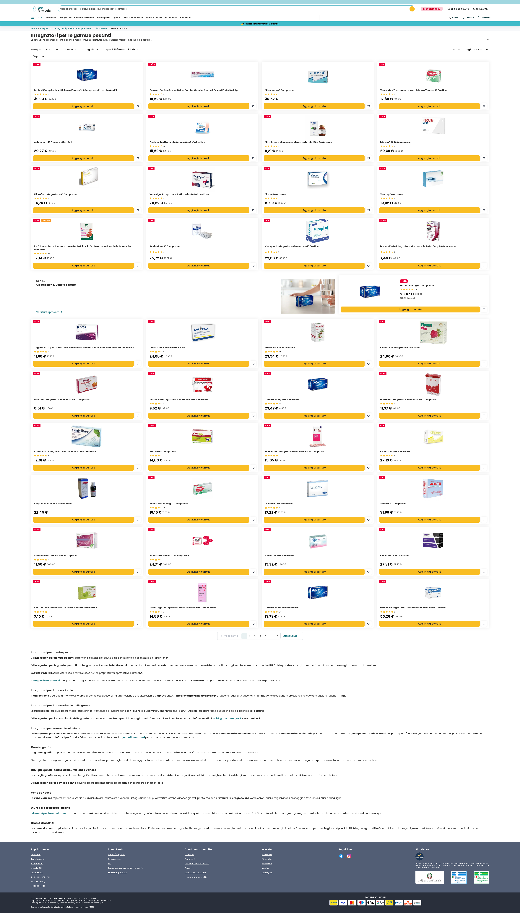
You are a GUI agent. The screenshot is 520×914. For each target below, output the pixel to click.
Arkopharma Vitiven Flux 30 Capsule (55, 555)
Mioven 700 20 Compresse (395, 142)
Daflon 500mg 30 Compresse (282, 607)
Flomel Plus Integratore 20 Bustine (400, 347)
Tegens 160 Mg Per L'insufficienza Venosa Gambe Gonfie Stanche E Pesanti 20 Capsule (84, 347)
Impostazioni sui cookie (196, 877)
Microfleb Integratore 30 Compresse (55, 194)
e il (46, 680)
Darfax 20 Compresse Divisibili (167, 347)
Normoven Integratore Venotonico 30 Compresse (179, 399)
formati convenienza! (268, 23)
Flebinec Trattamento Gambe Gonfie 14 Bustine (177, 142)
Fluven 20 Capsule (275, 194)
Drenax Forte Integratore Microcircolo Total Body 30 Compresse (418, 246)
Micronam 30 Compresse (279, 90)
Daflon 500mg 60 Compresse (417, 285)
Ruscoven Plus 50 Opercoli (280, 347)
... (271, 636)
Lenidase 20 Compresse (279, 503)
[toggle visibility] (488, 40)
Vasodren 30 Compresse (279, 555)
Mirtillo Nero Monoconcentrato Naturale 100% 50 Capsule (298, 142)
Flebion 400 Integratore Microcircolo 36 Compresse (295, 451)
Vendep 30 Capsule (391, 194)
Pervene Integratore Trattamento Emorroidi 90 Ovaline (413, 607)
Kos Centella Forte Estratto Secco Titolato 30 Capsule (65, 607)
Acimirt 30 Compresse (393, 503)
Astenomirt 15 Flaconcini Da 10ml (53, 142)
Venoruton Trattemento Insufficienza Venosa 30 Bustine (413, 90)
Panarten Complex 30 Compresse (169, 555)
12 (276, 636)
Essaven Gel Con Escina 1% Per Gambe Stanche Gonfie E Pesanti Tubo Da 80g (194, 90)
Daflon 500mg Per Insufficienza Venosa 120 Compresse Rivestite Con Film (76, 90)
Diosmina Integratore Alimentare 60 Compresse (408, 399)
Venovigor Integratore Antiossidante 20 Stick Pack (179, 194)
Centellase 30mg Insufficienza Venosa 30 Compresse (65, 451)
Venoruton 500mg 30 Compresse (169, 503)
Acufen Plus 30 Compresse (165, 246)
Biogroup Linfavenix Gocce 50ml (53, 503)
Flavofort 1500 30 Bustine (394, 555)
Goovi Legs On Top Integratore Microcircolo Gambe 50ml (183, 607)
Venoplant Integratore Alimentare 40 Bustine (292, 246)
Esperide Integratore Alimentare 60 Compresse (62, 399)
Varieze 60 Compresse (163, 451)
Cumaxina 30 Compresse (395, 451)
